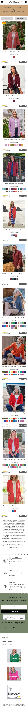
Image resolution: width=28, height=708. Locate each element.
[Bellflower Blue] (13, 511)
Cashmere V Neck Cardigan (14, 95)
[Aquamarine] (16, 465)
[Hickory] (7, 189)
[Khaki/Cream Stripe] (3, 372)
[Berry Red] (14, 101)
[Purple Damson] (20, 145)
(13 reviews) (4, 106)
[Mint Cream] (23, 323)
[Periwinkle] (12, 235)
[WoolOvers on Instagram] (22, 627)
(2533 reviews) (5, 333)
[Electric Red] (14, 372)
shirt (11, 542)
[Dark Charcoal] (25, 323)
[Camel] (18, 323)
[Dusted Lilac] (5, 323)
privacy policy (19, 623)
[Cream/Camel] (3, 465)
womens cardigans (14, 547)
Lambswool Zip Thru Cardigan (14, 183)
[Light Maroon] (7, 372)
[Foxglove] (23, 372)
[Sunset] (7, 374)
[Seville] (12, 374)
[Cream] (3, 323)
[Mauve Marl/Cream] (18, 326)
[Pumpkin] (22, 145)
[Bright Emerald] (14, 323)
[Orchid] (21, 374)
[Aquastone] (5, 189)
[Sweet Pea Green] (11, 145)
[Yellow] (12, 372)
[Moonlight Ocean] (25, 465)
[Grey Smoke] (17, 279)
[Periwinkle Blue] (25, 326)
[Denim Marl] (14, 326)
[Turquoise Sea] (5, 326)
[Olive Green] (16, 328)
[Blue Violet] (3, 326)
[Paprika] (14, 57)
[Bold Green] (9, 372)
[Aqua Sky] (9, 191)
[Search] (22, 2)
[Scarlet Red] (18, 465)
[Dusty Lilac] (12, 328)
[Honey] (12, 465)
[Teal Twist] (21, 189)
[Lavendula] (9, 374)
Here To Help (6, 637)
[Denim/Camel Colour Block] (9, 326)
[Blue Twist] (12, 191)
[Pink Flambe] (21, 465)
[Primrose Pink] (14, 328)
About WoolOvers (8, 641)
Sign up (14, 611)
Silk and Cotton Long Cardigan (14, 230)
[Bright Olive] (13, 145)
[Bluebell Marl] (5, 374)
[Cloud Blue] (11, 467)
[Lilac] (6, 145)
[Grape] (18, 374)
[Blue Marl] (23, 326)
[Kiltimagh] (13, 279)
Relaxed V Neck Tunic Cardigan (14, 51)
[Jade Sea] (7, 465)
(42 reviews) (4, 516)
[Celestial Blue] (14, 374)
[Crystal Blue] (3, 189)
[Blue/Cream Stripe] (20, 467)
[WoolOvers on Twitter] (14, 627)
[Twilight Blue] (25, 372)
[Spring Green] (12, 323)
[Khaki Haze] (5, 372)
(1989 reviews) (5, 196)
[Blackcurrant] (12, 189)
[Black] (7, 323)
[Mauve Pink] (23, 374)
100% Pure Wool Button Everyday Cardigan (14, 273)
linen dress (21, 542)
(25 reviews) (4, 62)
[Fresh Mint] (21, 323)
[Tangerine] (16, 191)
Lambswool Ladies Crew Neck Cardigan (14, 139)
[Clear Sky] (9, 465)
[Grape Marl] (18, 191)
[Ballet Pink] (16, 326)
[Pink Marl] (21, 326)
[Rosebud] (16, 372)
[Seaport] (18, 189)
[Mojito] (18, 372)
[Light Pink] (17, 145)
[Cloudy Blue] (25, 189)
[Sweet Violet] (9, 189)
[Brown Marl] (7, 191)
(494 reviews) (5, 284)
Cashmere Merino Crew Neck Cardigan (14, 459)
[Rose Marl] (16, 189)
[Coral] (16, 235)
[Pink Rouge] (15, 467)
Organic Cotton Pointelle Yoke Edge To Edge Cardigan (14, 506)
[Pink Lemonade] (15, 145)
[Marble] (9, 323)
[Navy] (14, 235)
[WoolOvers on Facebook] (5, 627)
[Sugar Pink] (8, 467)
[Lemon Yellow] (21, 191)
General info (7, 645)
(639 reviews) (5, 240)
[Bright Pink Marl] (8, 145)
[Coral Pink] (7, 326)
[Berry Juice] (14, 191)
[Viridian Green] (21, 372)
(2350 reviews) (5, 150)
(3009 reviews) (5, 472)
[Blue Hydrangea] (16, 374)
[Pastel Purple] (23, 189)
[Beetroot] (14, 189)
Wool (20, 535)
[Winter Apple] (11, 279)
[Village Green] (23, 465)
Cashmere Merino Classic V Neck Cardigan (14, 317)
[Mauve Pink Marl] (12, 326)
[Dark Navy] (15, 279)
